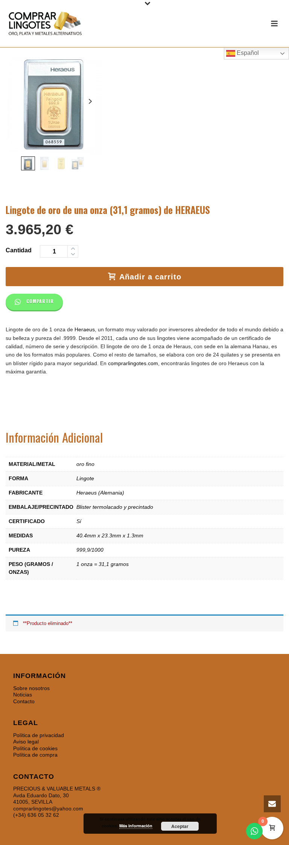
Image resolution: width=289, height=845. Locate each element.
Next (90, 101)
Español (247, 53)
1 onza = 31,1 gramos (102, 564)
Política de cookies (35, 748)
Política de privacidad (38, 735)
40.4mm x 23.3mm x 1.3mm (109, 535)
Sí (78, 521)
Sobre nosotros (31, 688)
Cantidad (19, 250)
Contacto (24, 701)
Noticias (22, 695)
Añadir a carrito (150, 277)
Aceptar (180, 826)
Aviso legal (26, 742)
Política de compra (35, 755)
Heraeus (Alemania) (100, 493)
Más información (135, 825)
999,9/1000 (89, 550)
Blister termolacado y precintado (114, 507)
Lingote (85, 478)
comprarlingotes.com (133, 363)
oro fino (85, 464)
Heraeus (85, 329)
